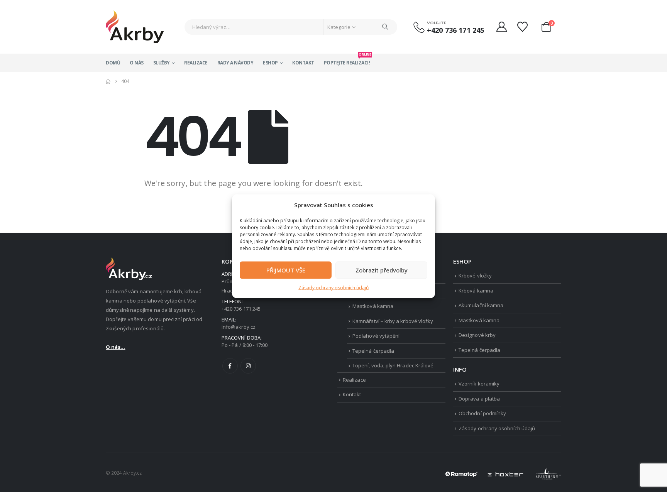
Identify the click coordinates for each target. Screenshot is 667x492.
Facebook (230, 366)
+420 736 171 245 (455, 30)
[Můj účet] (501, 27)
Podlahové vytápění (376, 335)
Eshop (270, 62)
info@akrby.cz (239, 326)
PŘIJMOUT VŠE (285, 270)
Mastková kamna (372, 306)
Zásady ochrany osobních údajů (333, 287)
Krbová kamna (476, 290)
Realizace (196, 62)
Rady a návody (235, 62)
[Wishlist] (523, 27)
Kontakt (303, 62)
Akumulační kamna (481, 305)
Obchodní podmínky (482, 413)
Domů (113, 62)
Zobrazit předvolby (382, 270)
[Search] (385, 27)
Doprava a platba (479, 398)
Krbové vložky (475, 275)
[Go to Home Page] (108, 81)
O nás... (115, 346)
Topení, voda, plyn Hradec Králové (392, 365)
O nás (137, 62)
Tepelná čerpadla (373, 350)
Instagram (248, 366)
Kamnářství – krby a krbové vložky (392, 321)
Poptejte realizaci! (347, 60)
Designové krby (477, 334)
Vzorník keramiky (479, 383)
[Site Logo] (135, 26)
